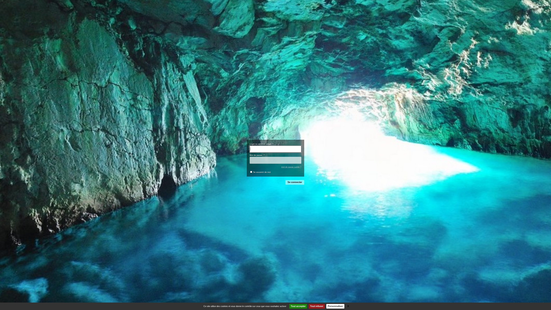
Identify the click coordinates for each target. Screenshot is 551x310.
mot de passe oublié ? (291, 167)
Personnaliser (335, 306)
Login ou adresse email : (261, 144)
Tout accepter (298, 306)
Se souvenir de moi (262, 172)
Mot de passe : (257, 155)
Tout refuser (316, 306)
